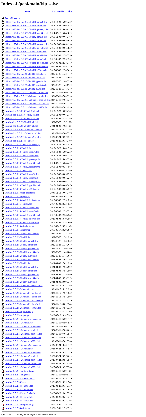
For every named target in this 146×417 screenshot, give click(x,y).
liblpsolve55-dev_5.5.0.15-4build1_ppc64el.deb (26, 63)
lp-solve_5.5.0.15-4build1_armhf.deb (21, 211)
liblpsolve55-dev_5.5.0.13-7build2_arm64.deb (26, 37)
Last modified (58, 11)
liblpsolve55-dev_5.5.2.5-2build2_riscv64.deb (25, 85)
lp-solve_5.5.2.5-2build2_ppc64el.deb (22, 248)
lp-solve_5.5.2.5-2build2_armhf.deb (21, 244)
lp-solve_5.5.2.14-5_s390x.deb (19, 400)
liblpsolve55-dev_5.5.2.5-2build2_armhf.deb (25, 77)
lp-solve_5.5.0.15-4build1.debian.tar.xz (22, 200)
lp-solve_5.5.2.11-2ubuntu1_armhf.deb (22, 330)
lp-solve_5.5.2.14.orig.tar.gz (17, 408)
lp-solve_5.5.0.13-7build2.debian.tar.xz (22, 167)
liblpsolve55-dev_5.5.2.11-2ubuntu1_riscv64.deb (27, 103)
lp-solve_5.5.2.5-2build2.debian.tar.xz (22, 233)
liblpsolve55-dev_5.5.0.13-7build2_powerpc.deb (27, 44)
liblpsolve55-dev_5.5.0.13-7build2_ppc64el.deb (26, 48)
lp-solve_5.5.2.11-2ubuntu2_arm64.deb (22, 352)
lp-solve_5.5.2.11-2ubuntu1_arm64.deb (22, 326)
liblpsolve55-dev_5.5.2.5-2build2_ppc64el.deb (26, 81)
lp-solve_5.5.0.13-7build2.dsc (18, 170)
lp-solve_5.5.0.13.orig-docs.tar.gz (20, 193)
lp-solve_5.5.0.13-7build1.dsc (18, 148)
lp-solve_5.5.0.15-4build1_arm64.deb (22, 207)
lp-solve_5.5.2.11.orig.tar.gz (17, 374)
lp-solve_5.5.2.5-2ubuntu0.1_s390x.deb (23, 308)
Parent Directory (12, 18)
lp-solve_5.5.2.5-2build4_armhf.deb (21, 270)
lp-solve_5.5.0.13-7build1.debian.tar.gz (22, 144)
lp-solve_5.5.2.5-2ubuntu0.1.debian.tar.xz (23, 285)
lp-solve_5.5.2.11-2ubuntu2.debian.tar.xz (23, 345)
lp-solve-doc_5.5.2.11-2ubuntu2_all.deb (23, 137)
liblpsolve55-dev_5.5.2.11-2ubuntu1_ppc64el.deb (27, 100)
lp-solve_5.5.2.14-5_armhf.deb (19, 389)
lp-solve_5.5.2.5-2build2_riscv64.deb (22, 252)
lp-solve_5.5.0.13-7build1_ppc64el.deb (22, 163)
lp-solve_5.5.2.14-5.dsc (15, 382)
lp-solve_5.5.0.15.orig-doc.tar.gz (19, 226)
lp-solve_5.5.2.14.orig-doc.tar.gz (19, 404)
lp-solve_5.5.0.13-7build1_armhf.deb (21, 155)
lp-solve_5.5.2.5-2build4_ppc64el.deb (22, 274)
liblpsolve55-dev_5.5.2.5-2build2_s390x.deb (25, 89)
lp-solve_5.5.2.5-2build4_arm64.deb (21, 267)
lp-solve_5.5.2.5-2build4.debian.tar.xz (22, 259)
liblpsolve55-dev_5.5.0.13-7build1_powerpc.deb (27, 29)
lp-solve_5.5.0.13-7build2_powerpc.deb (23, 181)
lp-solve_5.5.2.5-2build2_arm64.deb (21, 241)
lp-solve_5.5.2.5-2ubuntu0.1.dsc (19, 289)
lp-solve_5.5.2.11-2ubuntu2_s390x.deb (22, 367)
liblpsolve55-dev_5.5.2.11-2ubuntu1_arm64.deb (26, 92)
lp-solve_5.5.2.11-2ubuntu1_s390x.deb (22, 341)
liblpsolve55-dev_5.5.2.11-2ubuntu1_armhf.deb (26, 96)
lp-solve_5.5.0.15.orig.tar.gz (17, 230)
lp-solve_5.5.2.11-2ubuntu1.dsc (19, 322)
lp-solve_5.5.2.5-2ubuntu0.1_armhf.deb (23, 296)
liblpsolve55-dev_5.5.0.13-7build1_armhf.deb (25, 25)
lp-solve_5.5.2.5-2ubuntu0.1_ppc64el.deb (24, 300)
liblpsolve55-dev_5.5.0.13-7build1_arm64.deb (26, 22)
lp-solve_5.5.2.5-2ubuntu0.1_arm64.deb (23, 293)
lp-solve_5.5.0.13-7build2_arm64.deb (22, 174)
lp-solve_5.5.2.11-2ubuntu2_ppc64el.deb (23, 360)
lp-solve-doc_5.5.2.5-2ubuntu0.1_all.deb (23, 129)
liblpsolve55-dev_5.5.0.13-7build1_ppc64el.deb (26, 33)
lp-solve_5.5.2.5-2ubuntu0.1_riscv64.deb (23, 304)
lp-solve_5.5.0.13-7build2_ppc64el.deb (22, 185)
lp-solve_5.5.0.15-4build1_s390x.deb (22, 222)
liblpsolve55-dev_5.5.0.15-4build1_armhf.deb (25, 59)
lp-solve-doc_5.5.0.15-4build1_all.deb (22, 118)
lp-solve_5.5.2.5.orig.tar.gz (17, 315)
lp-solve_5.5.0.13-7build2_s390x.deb (22, 189)
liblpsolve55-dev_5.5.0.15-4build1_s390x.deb (25, 70)
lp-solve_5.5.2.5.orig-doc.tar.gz (19, 311)
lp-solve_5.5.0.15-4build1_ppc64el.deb (22, 215)
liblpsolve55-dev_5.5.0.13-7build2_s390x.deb (25, 51)
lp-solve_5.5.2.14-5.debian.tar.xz (20, 378)
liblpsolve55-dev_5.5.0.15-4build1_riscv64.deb (26, 66)
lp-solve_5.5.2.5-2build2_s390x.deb (21, 256)
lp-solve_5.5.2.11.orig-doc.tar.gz (19, 371)
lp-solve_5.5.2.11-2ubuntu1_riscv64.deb (23, 337)
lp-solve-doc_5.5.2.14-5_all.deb (19, 141)
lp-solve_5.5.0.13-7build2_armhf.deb (21, 178)
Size (70, 11)
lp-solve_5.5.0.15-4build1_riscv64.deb (22, 218)
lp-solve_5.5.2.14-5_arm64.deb (19, 386)
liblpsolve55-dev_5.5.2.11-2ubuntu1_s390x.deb (26, 107)
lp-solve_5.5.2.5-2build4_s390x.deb (21, 282)
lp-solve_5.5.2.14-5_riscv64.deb (19, 397)
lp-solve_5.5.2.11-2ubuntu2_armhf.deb (22, 356)
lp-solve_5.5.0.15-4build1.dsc (18, 204)
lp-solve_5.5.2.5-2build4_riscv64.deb (22, 278)
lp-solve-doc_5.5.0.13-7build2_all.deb (22, 115)
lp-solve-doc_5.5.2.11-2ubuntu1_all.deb (23, 133)
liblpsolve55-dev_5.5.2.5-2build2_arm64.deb (25, 74)
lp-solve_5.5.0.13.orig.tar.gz (17, 196)
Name (27, 11)
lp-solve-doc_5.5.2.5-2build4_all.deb (21, 126)
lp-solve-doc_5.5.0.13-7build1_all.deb (22, 111)
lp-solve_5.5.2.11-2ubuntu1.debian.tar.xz (23, 319)
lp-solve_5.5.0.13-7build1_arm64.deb (22, 152)
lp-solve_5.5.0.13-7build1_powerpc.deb (23, 159)
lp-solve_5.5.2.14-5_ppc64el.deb (20, 393)
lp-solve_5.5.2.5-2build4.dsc (18, 263)
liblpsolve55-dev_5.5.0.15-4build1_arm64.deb (26, 55)
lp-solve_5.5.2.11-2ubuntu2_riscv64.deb (23, 363)
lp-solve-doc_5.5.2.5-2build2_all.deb (21, 122)
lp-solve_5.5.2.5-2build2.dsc (18, 237)
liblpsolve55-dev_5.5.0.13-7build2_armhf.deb (25, 40)
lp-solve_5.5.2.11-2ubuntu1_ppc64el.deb (23, 334)
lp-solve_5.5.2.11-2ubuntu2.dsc (19, 348)
